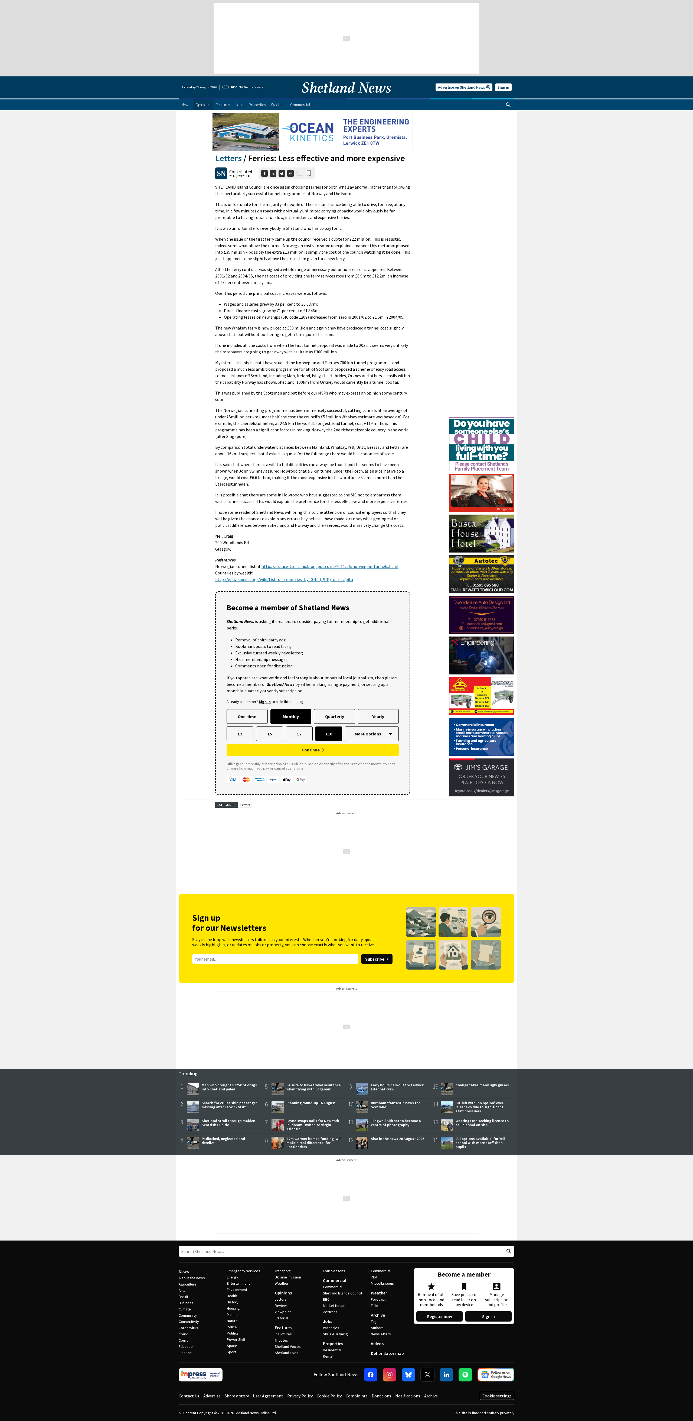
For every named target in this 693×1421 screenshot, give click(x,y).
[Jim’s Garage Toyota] (481, 777)
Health (232, 1295)
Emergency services (243, 1270)
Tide (374, 1305)
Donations (381, 1396)
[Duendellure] (481, 615)
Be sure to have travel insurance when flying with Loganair (313, 1087)
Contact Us (189, 1396)
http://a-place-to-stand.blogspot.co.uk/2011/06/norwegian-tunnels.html (329, 566)
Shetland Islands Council (342, 1293)
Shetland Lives (286, 1352)
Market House (334, 1305)
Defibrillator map (387, 1353)
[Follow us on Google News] (496, 1374)
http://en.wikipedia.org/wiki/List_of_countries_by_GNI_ (267, 579)
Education (187, 1346)
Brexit (183, 1296)
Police (232, 1327)
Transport (282, 1270)
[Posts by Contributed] (221, 173)
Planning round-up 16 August (311, 1102)
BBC (326, 1299)
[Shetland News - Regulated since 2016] (201, 1374)
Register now (439, 1316)
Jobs (327, 1321)
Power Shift (236, 1339)
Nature (232, 1320)
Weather (282, 1283)
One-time (247, 716)
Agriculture (188, 1284)
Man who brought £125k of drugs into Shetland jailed (229, 1087)
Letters (228, 158)
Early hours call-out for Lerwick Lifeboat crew (397, 1087)
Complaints (357, 1396)
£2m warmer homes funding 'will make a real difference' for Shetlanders (314, 1142)
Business (186, 1302)
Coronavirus (188, 1327)
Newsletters (381, 1334)
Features (283, 1327)
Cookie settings (497, 1396)
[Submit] (508, 1251)
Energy (232, 1277)
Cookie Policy (329, 1396)
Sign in (503, 87)
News (184, 1271)
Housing (233, 1308)
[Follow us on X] (427, 1374)
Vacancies (331, 1327)
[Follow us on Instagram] (389, 1374)
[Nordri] (481, 655)
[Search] (508, 104)
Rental (328, 1356)
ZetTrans (330, 1311)
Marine (232, 1314)
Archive (378, 1315)
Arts (182, 1290)
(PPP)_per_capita (336, 579)
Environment (237, 1289)
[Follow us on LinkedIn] (446, 1374)
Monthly (291, 716)
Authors (377, 1327)
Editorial (281, 1318)
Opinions (283, 1293)
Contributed (240, 171)
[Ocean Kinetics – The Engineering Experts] (313, 132)
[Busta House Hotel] (481, 534)
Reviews (282, 1305)
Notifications (407, 1396)
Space (232, 1345)
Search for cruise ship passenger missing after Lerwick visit (229, 1104)
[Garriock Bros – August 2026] (481, 696)
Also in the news (192, 1277)
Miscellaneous (382, 1283)
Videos (377, 1343)
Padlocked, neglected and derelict (223, 1140)
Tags (374, 1321)
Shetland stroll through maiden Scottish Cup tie (228, 1122)
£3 (240, 734)
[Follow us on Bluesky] (408, 1374)
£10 (328, 734)
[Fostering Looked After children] (481, 419)
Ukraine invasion (288, 1277)
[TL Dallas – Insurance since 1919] (481, 737)
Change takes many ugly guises (482, 1085)
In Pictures (283, 1334)
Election (185, 1352)
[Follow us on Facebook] (370, 1374)
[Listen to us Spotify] (465, 1374)
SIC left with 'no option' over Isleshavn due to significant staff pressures (479, 1106)
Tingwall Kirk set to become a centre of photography (396, 1122)
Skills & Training (335, 1334)
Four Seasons (334, 1270)
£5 (269, 734)
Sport (231, 1351)
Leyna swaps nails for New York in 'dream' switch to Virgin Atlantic (312, 1124)
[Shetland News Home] (346, 96)
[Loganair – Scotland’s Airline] (481, 493)
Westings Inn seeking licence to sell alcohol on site (482, 1122)
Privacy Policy (300, 1396)
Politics (233, 1333)
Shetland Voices (288, 1346)
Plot (374, 1277)
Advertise (212, 1396)
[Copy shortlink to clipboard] (290, 173)
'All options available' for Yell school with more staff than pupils (480, 1142)
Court (183, 1340)
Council (184, 1334)
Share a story (237, 1396)
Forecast (378, 1299)
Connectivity (189, 1321)
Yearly (378, 716)
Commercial (334, 1280)
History (232, 1302)
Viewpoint (283, 1311)
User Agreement (268, 1396)
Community (188, 1315)
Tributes (281, 1340)
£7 (299, 734)
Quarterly (334, 716)
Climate (185, 1309)
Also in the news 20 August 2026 (397, 1138)
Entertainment (238, 1283)
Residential (332, 1350)
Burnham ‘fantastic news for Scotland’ (395, 1104)
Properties (333, 1343)
